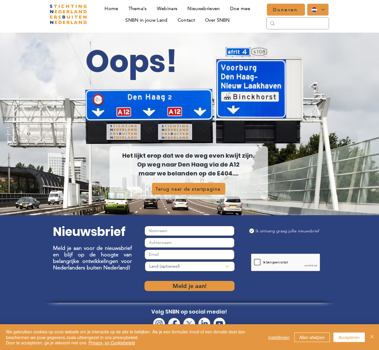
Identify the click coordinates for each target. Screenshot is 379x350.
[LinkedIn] (204, 324)
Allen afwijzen (312, 337)
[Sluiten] (371, 337)
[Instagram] (159, 324)
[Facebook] (174, 324)
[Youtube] (219, 324)
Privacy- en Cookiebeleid (112, 343)
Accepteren (349, 337)
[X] (189, 324)
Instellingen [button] (279, 337)
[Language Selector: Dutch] (318, 10)
